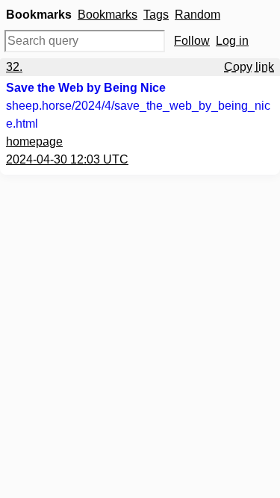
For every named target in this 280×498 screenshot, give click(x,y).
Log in (232, 40)
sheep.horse (138, 114)
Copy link (249, 66)
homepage (34, 141)
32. (14, 66)
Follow (192, 40)
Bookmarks (107, 14)
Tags (156, 14)
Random (197, 14)
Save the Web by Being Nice (86, 87)
